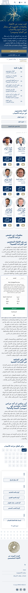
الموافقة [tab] (22, 278)
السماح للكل (14, 308)
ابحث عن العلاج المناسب (14, 55)
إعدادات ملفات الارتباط (19, 576)
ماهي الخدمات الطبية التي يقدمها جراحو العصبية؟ (13, 85)
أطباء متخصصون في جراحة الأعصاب (11, 71)
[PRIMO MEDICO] (5, 2)
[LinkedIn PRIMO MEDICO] (17, 589)
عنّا (25, 564)
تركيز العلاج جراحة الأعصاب (10, 101)
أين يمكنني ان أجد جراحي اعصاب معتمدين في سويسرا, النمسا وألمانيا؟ (12, 96)
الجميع (24, 450)
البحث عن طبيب (14, 51)
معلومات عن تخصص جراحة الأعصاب (11, 76)
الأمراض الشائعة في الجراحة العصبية (11, 90)
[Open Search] (15, 2)
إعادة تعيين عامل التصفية (14, 126)
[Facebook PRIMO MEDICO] (20, 589)
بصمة (24, 569)
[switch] (8, 299)
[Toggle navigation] (25, 2)
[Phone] (4, 164)
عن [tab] (7, 278)
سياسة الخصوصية (21, 572)
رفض (14, 315)
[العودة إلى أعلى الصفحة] (25, 590)
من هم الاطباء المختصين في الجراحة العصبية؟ (12, 81)
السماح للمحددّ (14, 311)
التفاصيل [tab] (14, 278)
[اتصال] (9, 164)
